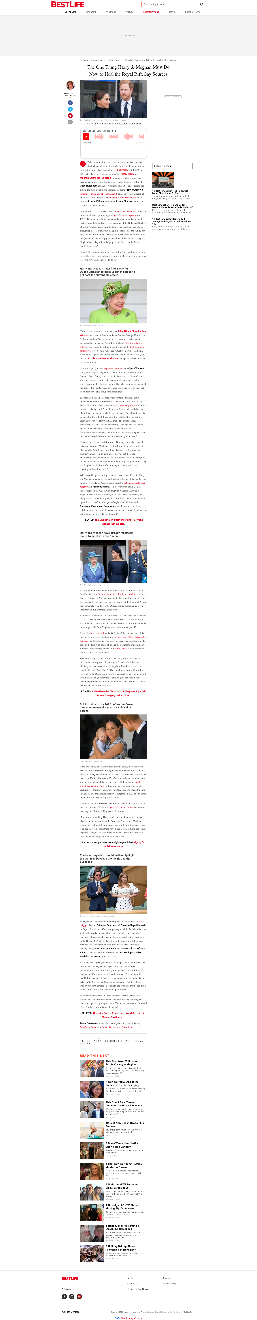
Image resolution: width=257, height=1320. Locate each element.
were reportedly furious (125, 405)
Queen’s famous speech (124, 215)
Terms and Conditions (137, 1289)
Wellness (111, 11)
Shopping (91, 11)
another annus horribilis (124, 211)
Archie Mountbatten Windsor (103, 358)
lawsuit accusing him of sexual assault (98, 193)
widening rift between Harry (122, 197)
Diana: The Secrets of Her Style (116, 1027)
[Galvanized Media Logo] (70, 1312)
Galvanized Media (131, 1312)
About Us (131, 1278)
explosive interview (113, 368)
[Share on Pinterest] (70, 116)
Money (129, 11)
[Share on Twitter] (70, 110)
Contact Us (132, 1283)
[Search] (202, 4)
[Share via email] (70, 123)
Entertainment (151, 11)
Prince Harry (127, 173)
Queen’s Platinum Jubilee (121, 807)
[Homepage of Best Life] (70, 1278)
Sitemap (166, 1278)
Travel (172, 11)
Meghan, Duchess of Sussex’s (95, 177)
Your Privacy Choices (131, 1318)
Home (83, 60)
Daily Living (70, 11)
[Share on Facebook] (70, 103)
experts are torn (122, 648)
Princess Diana (117, 1041)
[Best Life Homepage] (67, 4)
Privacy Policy (169, 1283)
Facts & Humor (193, 11)
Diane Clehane (70, 94)
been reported (97, 633)
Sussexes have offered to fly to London (116, 594)
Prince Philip (121, 169)
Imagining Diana (88, 1027)
